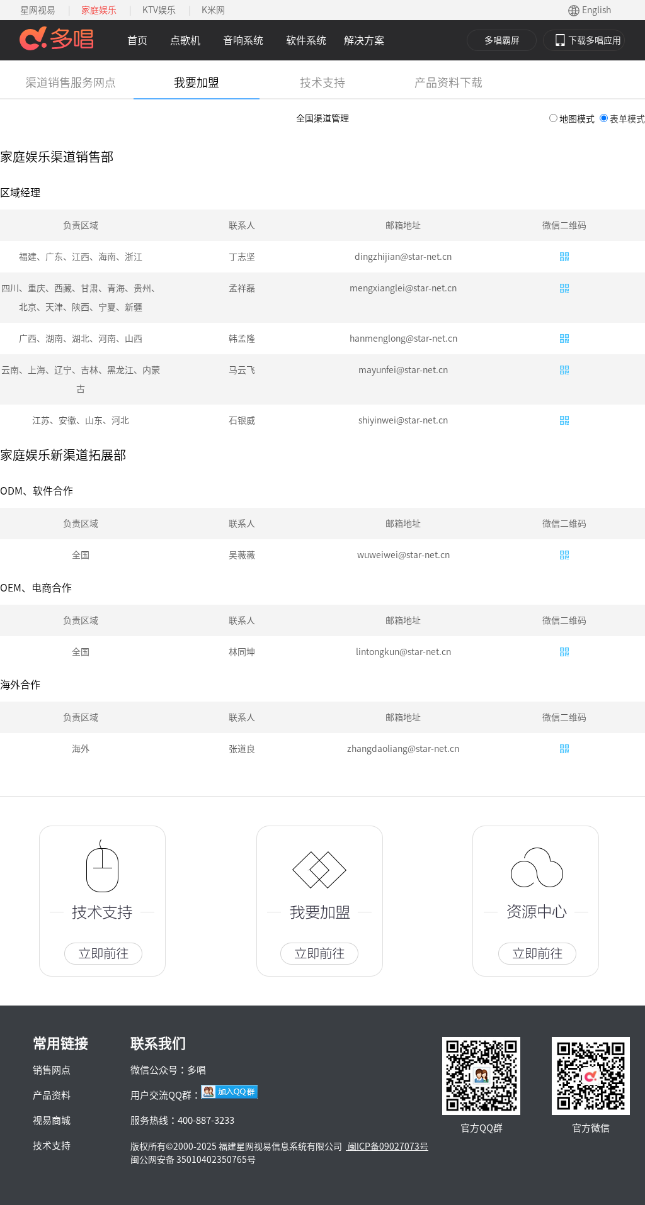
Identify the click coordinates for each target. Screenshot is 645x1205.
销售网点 (52, 1070)
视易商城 (52, 1120)
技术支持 (52, 1145)
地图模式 (577, 119)
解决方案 (364, 40)
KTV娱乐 (159, 10)
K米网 (213, 10)
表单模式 (627, 119)
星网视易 (37, 10)
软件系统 (306, 40)
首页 (137, 40)
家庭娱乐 (99, 10)
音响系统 (243, 40)
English (596, 10)
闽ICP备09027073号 (387, 1146)
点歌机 (185, 40)
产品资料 (52, 1095)
